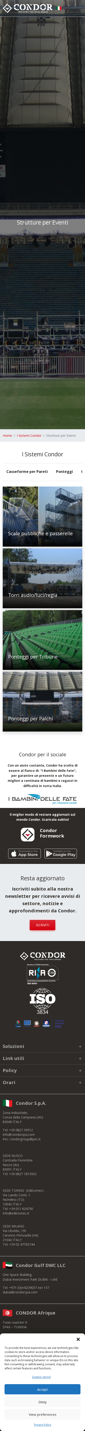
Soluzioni (13, 1046)
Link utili (13, 1058)
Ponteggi (64, 471)
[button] (78, 1339)
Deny (43, 1402)
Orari (9, 1082)
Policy (10, 1070)
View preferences (42, 1414)
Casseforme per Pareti (27, 471)
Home (7, 435)
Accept (42, 1389)
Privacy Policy (42, 1425)
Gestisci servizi (41, 1377)
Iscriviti (42, 925)
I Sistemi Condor (29, 435)
